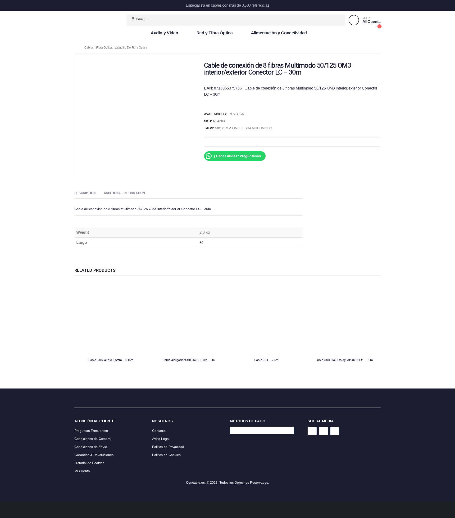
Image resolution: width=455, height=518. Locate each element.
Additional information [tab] (124, 193)
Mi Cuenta (82, 471)
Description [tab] (85, 193)
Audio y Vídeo (164, 33)
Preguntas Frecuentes (91, 431)
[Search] (336, 20)
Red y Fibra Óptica (214, 33)
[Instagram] (312, 431)
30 (201, 243)
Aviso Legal (160, 439)
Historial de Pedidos (89, 463)
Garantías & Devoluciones (94, 455)
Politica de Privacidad (168, 447)
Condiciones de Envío (90, 447)
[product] (110, 317)
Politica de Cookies (166, 455)
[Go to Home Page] (76, 48)
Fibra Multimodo (256, 128)
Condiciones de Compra (92, 439)
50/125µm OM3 (227, 128)
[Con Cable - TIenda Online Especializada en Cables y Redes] (90, 20)
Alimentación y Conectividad (279, 33)
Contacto (159, 431)
